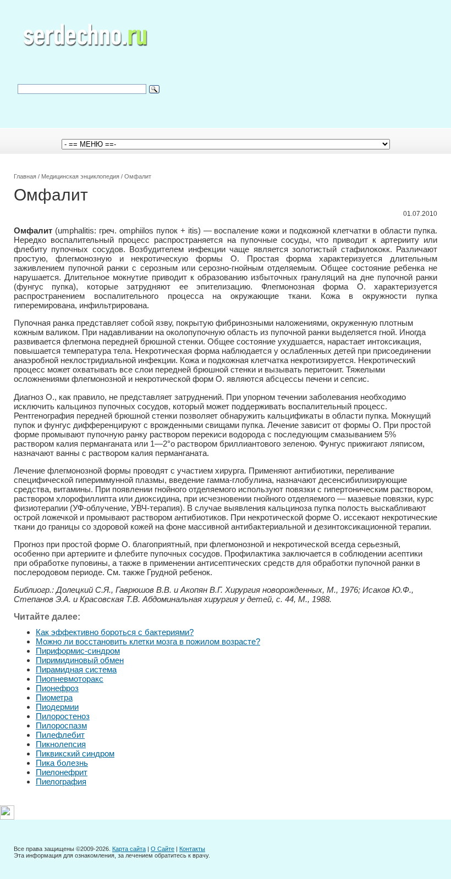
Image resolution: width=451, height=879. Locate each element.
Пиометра (54, 697)
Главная (25, 176)
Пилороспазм (61, 725)
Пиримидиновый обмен (80, 660)
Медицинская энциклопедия (80, 176)
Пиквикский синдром (75, 753)
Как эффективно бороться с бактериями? (115, 632)
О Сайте (162, 848)
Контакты (192, 848)
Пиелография (61, 781)
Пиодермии (57, 706)
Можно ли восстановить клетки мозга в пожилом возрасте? (148, 641)
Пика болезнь (62, 762)
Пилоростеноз (63, 716)
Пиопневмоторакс (69, 678)
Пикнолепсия (61, 744)
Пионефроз (57, 688)
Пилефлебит (60, 734)
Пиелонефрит (61, 772)
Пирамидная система (76, 669)
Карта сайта (129, 848)
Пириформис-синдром (78, 650)
